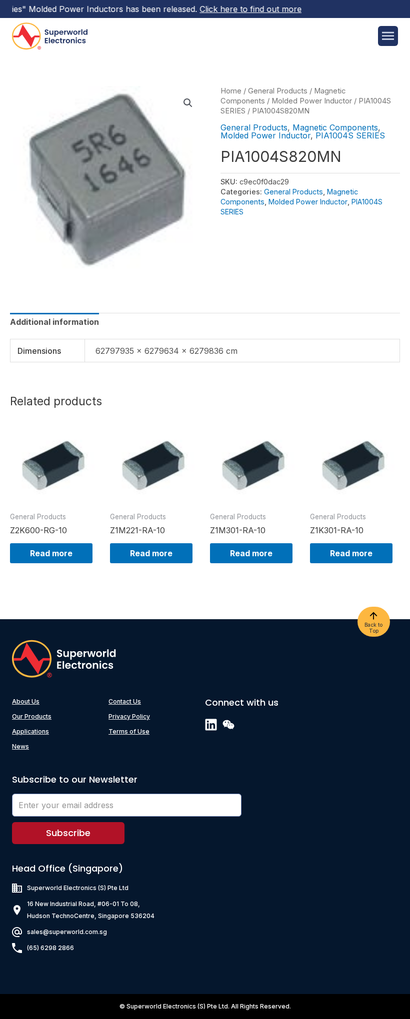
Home (231, 90)
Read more (51, 553)
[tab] (54, 322)
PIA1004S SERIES (350, 135)
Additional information (54, 322)
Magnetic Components (335, 127)
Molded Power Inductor (312, 100)
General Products (278, 90)
